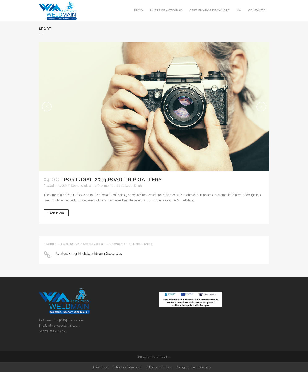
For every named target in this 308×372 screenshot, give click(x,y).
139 (123, 185)
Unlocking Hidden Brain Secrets (89, 253)
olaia (87, 185)
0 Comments (104, 185)
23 (134, 243)
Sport (75, 185)
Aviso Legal (101, 367)
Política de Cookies (159, 367)
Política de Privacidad (127, 367)
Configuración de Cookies (193, 367)
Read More (56, 212)
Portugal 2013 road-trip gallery (113, 179)
